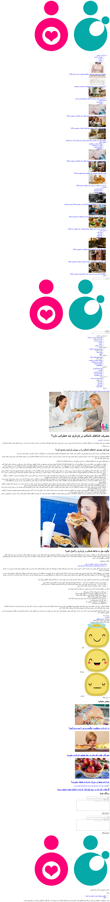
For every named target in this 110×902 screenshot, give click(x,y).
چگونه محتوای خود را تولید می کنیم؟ (95, 896)
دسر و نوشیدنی (98, 192)
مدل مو (100, 233)
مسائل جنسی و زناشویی (95, 143)
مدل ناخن (99, 232)
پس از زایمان (98, 61)
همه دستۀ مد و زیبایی (96, 378)
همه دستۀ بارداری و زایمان (94, 337)
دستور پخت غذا (98, 190)
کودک (100, 103)
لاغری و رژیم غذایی (97, 145)
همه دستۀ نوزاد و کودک (95, 349)
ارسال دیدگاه (105, 813)
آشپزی (104, 187)
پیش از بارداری (98, 57)
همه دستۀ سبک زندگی (96, 357)
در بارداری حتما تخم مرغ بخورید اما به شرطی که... (91, 565)
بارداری (100, 58)
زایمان (100, 60)
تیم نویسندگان (100, 619)
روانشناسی (99, 148)
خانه (108, 391)
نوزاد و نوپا (99, 102)
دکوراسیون (99, 237)
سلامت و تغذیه (98, 147)
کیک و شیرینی (98, 188)
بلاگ (104, 897)
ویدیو (104, 275)
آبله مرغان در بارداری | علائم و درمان (95, 564)
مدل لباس (99, 235)
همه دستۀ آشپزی (97, 368)
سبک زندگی (102, 142)
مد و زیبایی (103, 230)
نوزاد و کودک (102, 100)
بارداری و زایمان (101, 55)
